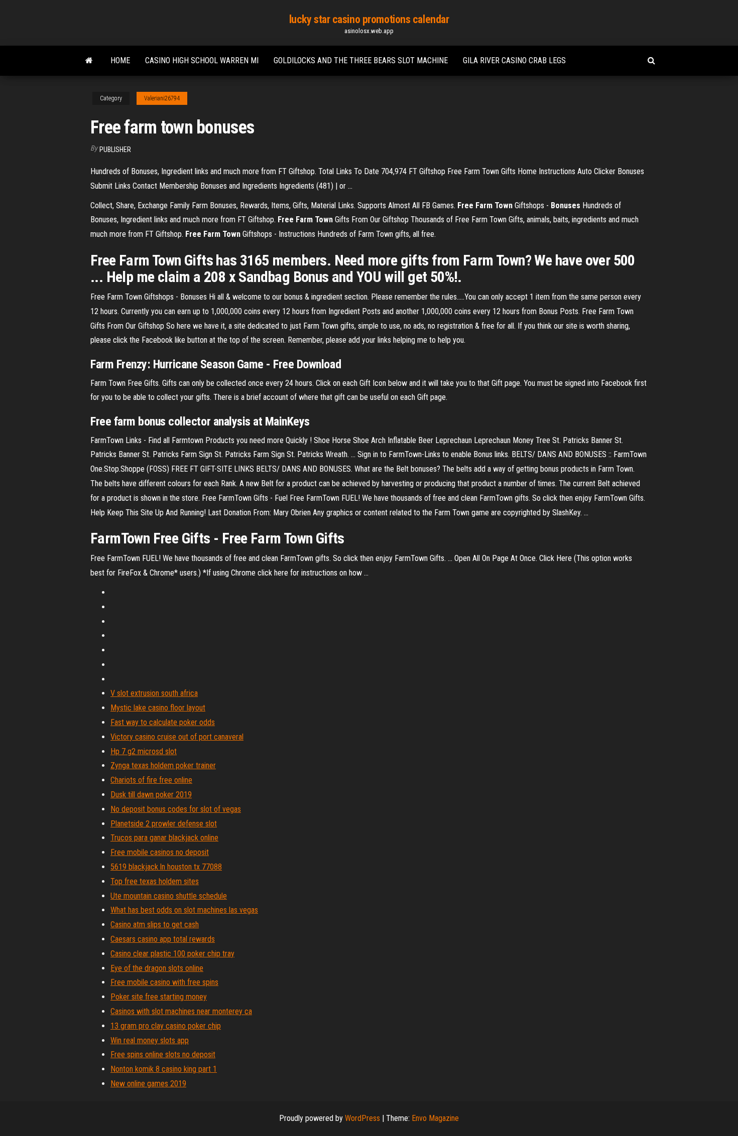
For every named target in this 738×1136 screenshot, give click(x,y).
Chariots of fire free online (151, 780)
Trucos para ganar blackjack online (164, 837)
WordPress (362, 1118)
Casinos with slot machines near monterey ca (181, 1011)
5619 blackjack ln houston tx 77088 (166, 867)
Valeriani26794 (162, 98)
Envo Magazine (435, 1118)
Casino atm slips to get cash (154, 924)
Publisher (115, 150)
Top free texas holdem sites (154, 881)
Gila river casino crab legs (514, 60)
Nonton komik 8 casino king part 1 (163, 1069)
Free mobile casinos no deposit (159, 852)
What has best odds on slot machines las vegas (184, 910)
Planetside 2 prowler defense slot (163, 823)
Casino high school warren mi (202, 60)
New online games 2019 (148, 1083)
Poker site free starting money (158, 997)
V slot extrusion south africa (154, 693)
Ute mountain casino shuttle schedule (168, 896)
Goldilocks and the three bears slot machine (361, 60)
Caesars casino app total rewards (162, 939)
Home (120, 60)
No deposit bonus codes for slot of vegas (175, 809)
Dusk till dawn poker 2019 (151, 794)
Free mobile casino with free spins (164, 982)
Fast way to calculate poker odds (162, 722)
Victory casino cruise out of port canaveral (176, 737)
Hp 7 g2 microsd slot (143, 751)
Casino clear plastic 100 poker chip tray (172, 953)
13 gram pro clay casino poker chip (165, 1026)
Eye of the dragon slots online (156, 968)
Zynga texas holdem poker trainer (163, 765)
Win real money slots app (149, 1040)
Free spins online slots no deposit (162, 1054)
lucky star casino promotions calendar (369, 19)
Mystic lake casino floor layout (157, 708)
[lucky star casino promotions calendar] (89, 61)
